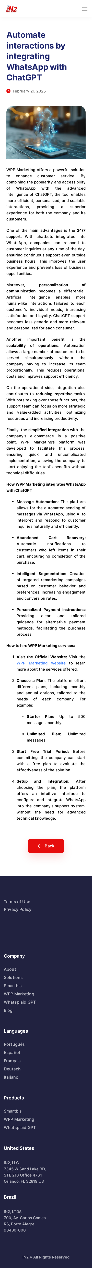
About (10, 969)
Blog (8, 1010)
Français (12, 1060)
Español (12, 1052)
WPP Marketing (19, 993)
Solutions (13, 977)
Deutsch (12, 1068)
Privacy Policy (17, 909)
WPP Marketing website (41, 663)
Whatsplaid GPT (20, 1002)
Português (14, 1044)
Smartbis (13, 985)
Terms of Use (17, 901)
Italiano (11, 1077)
